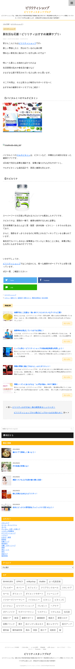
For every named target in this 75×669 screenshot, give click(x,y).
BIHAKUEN (8, 581)
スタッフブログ (61, 647)
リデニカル (55, 612)
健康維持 (20, 298)
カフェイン (32, 588)
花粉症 (53, 630)
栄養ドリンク (9, 624)
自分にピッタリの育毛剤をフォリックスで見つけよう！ (33, 507)
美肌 (35, 630)
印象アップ (5, 541)
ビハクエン (8, 606)
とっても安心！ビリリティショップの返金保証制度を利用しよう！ (39, 348)
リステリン (42, 612)
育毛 (3, 552)
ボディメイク (9, 612)
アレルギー (8, 588)
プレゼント (42, 606)
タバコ (3, 527)
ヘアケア (4, 535)
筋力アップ (67, 624)
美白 (28, 630)
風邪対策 (4, 556)
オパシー (20, 588)
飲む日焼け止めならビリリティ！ (25, 494)
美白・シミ (5, 550)
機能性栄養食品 (36, 298)
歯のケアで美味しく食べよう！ (24, 452)
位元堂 (67, 612)
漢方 (20, 624)
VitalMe (42, 581)
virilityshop (30, 581)
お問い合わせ (50, 647)
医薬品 (3, 539)
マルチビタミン (23, 155)
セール (6, 594)
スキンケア (5, 523)
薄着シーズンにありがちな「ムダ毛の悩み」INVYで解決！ (36, 384)
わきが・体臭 (6, 537)
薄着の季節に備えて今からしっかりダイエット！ (32, 366)
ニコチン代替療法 (7, 531)
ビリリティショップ (27, 43)
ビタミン (7, 298)
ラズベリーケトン (26, 612)
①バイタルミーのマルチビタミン (21, 98)
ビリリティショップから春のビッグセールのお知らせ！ (38, 412)
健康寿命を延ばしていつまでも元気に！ (29, 330)
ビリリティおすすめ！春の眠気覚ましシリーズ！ (33, 407)
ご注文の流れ (24, 647)
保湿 (16, 618)
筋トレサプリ (52, 624)
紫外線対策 (17, 630)
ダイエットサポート (34, 594)
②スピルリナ (11, 178)
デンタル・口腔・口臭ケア (10, 529)
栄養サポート (27, 298)
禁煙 (3, 547)
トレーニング (52, 594)
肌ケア (43, 630)
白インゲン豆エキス (34, 624)
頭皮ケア (4, 554)
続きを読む (67, 323)
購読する (9, 435)
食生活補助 (45, 298)
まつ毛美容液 (55, 581)
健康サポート (27, 618)
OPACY (19, 581)
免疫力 (51, 618)
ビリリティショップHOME (12, 647)
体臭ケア (7, 618)
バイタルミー (34, 600)
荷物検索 (42, 647)
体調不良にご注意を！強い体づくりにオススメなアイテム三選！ (38, 312)
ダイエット (17, 594)
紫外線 (6, 630)
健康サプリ (14, 298)
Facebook (37, 649)
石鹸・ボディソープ (8, 545)
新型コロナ (62, 618)
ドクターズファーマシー (14, 600)
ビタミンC (59, 600)
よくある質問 (34, 647)
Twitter (44, 649)
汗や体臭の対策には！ (21, 466)
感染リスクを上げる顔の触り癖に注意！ (28, 480)
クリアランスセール (49, 588)
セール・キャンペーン (9, 525)
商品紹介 (4, 543)
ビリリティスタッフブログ (37, 12)
